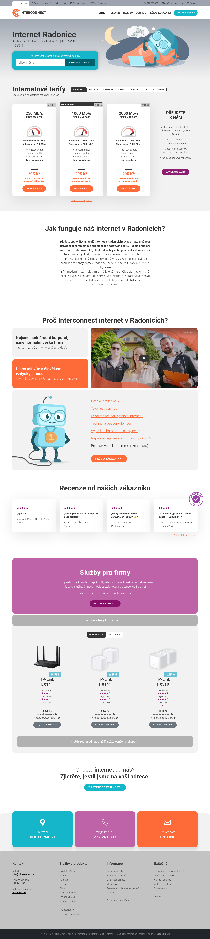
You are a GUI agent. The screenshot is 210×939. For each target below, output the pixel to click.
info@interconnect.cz (173, 3)
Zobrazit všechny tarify (81, 200)
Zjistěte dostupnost (104, 787)
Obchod (141, 12)
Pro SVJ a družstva (69, 914)
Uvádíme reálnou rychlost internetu (117, 416)
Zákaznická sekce (116, 871)
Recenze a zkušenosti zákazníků (123, 888)
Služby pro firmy (104, 603)
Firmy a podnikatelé (42, 3)
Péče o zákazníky (159, 12)
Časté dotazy (160, 888)
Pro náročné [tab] (115, 634)
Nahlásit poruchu (162, 879)
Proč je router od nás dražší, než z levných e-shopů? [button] (104, 741)
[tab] (105, 741)
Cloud (62, 905)
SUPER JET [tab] (134, 89)
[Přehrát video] (144, 358)
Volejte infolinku (105, 834)
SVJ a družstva (79, 3)
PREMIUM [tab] (108, 89)
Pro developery (67, 909)
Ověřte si (42, 834)
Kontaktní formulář (116, 875)
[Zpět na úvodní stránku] (29, 12)
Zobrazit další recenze (184, 535)
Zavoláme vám (175, 172)
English (192, 3)
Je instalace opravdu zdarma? (169, 871)
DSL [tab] (146, 89)
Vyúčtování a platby (164, 875)
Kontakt (158, 896)
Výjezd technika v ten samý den (114, 431)
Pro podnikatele (67, 897)
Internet (101, 12)
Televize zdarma (103, 409)
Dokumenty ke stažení (118, 900)
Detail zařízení (49, 725)
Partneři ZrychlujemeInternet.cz (121, 934)
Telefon (128, 12)
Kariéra (110, 892)
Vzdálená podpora (163, 884)
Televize (114, 12)
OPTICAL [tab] (93, 89)
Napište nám (167, 834)
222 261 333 (152, 3)
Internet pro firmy (68, 901)
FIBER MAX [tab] (79, 89)
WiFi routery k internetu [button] (104, 620)
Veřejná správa (99, 3)
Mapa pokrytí (113, 884)
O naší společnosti (116, 879)
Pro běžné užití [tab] (96, 634)
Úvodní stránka (67, 871)
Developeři (61, 3)
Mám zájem (34, 188)
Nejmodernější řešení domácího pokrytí (119, 438)
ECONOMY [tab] (158, 89)
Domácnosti (22, 3)
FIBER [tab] (121, 89)
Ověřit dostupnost (186, 12)
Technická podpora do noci (111, 423)
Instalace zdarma (104, 401)
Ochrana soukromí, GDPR (91, 934)
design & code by (154, 934)
